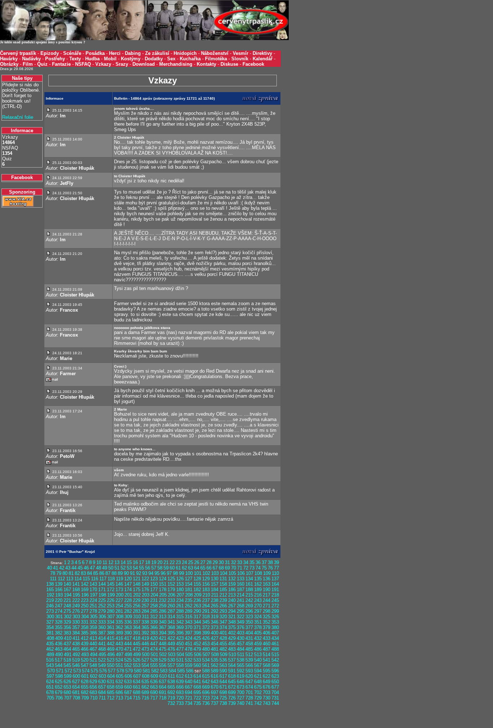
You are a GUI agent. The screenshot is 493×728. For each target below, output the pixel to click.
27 (202, 562)
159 (232, 584)
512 (249, 654)
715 (136, 698)
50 (110, 568)
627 (76, 681)
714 (128, 698)
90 (126, 573)
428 (223, 638)
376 (240, 627)
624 (50, 681)
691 (162, 692)
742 (258, 703)
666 (180, 687)
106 (241, 573)
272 (275, 605)
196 (85, 595)
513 (258, 654)
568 (266, 665)
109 (267, 573)
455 (223, 643)
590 (223, 670)
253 (110, 605)
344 (197, 622)
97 (169, 573)
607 (137, 676)
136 (266, 578)
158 (223, 584)
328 (58, 622)
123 (154, 578)
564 (232, 665)
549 (102, 665)
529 (162, 660)
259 (162, 605)
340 (162, 622)
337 (136, 622)
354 (50, 627)
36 (258, 562)
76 (270, 568)
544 (58, 665)
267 (232, 605)
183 (206, 589)
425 (197, 638)
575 (94, 670)
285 (154, 611)
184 (214, 589)
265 (214, 605)
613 (188, 676)
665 (171, 687)
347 (223, 622)
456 (232, 643)
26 (196, 562)
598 (59, 676)
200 (119, 595)
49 (104, 568)
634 (136, 681)
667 (188, 687)
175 (136, 589)
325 (266, 616)
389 (119, 633)
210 (206, 595)
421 (162, 638)
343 (188, 622)
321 (232, 616)
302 (67, 616)
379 (266, 627)
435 (50, 643)
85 (95, 573)
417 (128, 638)
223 (84, 600)
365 (145, 627)
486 (258, 649)
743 (266, 703)
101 (197, 573)
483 (232, 649)
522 (102, 660)
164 (275, 584)
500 (145, 654)
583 (163, 670)
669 (206, 687)
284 (145, 611)
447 (154, 643)
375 (232, 627)
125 (171, 578)
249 (76, 605)
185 (223, 589)
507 (206, 654)
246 (50, 605)
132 (232, 578)
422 (171, 638)
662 (145, 687)
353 (275, 622)
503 (171, 654)
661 (136, 687)
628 (84, 681)
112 (61, 578)
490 (59, 654)
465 (76, 649)
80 (64, 573)
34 (245, 562)
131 (223, 578)
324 (258, 616)
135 (258, 578)
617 (223, 676)
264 (206, 605)
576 (103, 670)
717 (154, 698)
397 (188, 633)
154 (188, 584)
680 (67, 692)
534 (206, 660)
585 (181, 670)
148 (136, 584)
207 (180, 595)
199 (111, 595)
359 (93, 627)
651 (50, 687)
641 (197, 681)
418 (136, 638)
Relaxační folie (17, 117)
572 (68, 670)
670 (214, 687)
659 (119, 687)
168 (76, 589)
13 (116, 562)
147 (128, 584)
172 (110, 589)
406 (266, 633)
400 (214, 633)
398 (197, 633)
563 (223, 665)
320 (223, 616)
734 (188, 703)
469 (110, 649)
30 (221, 562)
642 (206, 681)
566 (249, 665)
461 (275, 643)
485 (249, 649)
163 (266, 584)
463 (58, 649)
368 (171, 627)
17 (141, 562)
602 (93, 676)
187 (240, 589)
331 (84, 622)
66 (208, 568)
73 (251, 568)
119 (119, 578)
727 (240, 698)
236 (197, 600)
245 (275, 600)
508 (215, 654)
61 (178, 568)
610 (163, 676)
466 (84, 649)
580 (137, 670)
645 (232, 681)
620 (249, 676)
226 (110, 600)
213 (232, 595)
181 (188, 589)
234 (180, 600)
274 (58, 611)
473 (145, 649)
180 (180, 589)
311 (145, 616)
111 (53, 578)
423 (180, 638)
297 (258, 611)
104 (223, 573)
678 (50, 692)
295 (240, 611)
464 (67, 649)
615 (206, 676)
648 (258, 681)
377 (249, 627)
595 (266, 670)
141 (76, 584)
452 (197, 643)
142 (84, 584)
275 (67, 611)
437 (67, 643)
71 (239, 568)
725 (223, 698)
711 (102, 698)
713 (119, 698)
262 (188, 605)
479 (197, 649)
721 (188, 698)
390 (128, 633)
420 (154, 638)
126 (180, 578)
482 (223, 649)
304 (85, 616)
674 (249, 687)
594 (258, 670)
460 (266, 643)
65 (202, 568)
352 (266, 622)
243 (258, 600)
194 (67, 595)
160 (240, 584)
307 (111, 616)
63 (190, 568)
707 (67, 698)
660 (128, 687)
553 (136, 665)
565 (240, 665)
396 (180, 633)
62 (184, 568)
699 (232, 692)
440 (93, 643)
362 (119, 627)
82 (77, 573)
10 (98, 562)
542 (275, 660)
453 (206, 643)
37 (264, 562)
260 (171, 605)
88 (114, 573)
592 (240, 670)
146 (119, 584)
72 (245, 568)
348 (232, 622)
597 (50, 676)
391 (136, 633)
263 (197, 605)
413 (93, 638)
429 (232, 638)
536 (223, 660)
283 (136, 611)
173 (119, 589)
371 (197, 627)
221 (67, 600)
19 (153, 562)
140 (67, 584)
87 (107, 573)
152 (171, 584)
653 (67, 687)
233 (171, 600)
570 (51, 670)
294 (232, 611)
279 (102, 611)
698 (223, 692)
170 (93, 589)
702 (258, 692)
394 (162, 633)
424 (188, 638)
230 (145, 600)
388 (110, 633)
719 (171, 698)
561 (206, 665)
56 (147, 568)
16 (135, 562)
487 (266, 649)
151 (162, 584)
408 (50, 638)
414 (102, 638)
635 (145, 681)
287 (171, 611)
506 (197, 654)
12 (110, 562)
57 (153, 568)
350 (249, 622)
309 (128, 616)
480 (206, 649)
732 (171, 703)
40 (49, 568)
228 (128, 600)
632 (119, 681)
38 (270, 562)
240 (232, 600)
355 (58, 627)
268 (240, 605)
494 (93, 654)
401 (223, 633)
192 (50, 595)
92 (138, 573)
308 (119, 616)
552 (128, 665)
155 (197, 584)
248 (67, 605)
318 (206, 616)
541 (266, 660)
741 (249, 703)
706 (59, 698)
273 (50, 611)
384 (76, 633)
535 (214, 660)
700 (240, 692)
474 (154, 649)
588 (206, 670)
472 (136, 649)
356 (67, 627)
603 (102, 676)
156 (206, 584)
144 (102, 584)
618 (232, 676)
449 (171, 643)
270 (258, 605)
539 (249, 660)
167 (67, 589)
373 (214, 627)
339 (154, 622)
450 (180, 643)
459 (258, 643)
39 (276, 562)
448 (162, 643)
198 (102, 595)
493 (85, 654)
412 (84, 638)
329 (67, 622)
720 (180, 698)
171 (102, 589)
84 (89, 573)
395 (171, 633)
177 (154, 589)
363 (128, 627)
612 (180, 676)
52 (123, 568)
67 (215, 568)
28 (208, 562)
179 (171, 589)
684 (102, 692)
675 (258, 687)
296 (249, 611)
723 (206, 698)
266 (223, 605)
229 (136, 600)
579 (129, 670)
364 (136, 627)
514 (266, 654)
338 (145, 622)
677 (275, 687)
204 (154, 595)
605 (119, 676)
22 (172, 562)
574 (86, 670)
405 (258, 633)
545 (67, 665)
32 (233, 562)
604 (111, 676)
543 (50, 665)
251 (93, 605)
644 (223, 681)
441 (102, 643)
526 (136, 660)
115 (86, 578)
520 (84, 660)
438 (76, 643)
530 (171, 660)
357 (76, 627)
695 (197, 692)
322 (240, 616)
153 (180, 584)
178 (162, 589)
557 (171, 665)
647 (249, 681)
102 (206, 573)
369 (180, 627)
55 (141, 568)
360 (102, 627)
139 (58, 584)
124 (162, 578)
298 (266, 611)
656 (93, 687)
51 (116, 568)
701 (249, 692)
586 (189, 670)
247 (58, 605)
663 (154, 687)
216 (258, 595)
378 (258, 627)
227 (119, 600)
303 (76, 616)
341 (171, 622)
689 (145, 692)
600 (76, 676)
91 (132, 573)
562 (214, 665)
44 (74, 568)
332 (93, 622)
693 (180, 692)
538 (240, 660)
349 (240, 622)
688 (136, 692)
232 (162, 600)
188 (249, 589)
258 (154, 605)
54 (135, 568)
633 (128, 681)
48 (98, 568)
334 (110, 622)
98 (175, 573)
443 (119, 643)
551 (119, 665)
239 (223, 600)
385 (84, 633)
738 (223, 703)
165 (50, 589)
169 (84, 589)
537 (232, 660)
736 (206, 703)
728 (249, 698)
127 (188, 578)
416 (119, 638)
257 (145, 605)
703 (266, 692)
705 (50, 698)
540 (258, 660)
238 (214, 600)
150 (154, 584)
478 (188, 649)
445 (136, 643)
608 (145, 676)
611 (171, 676)
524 (119, 660)
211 (214, 595)
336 (128, 622)
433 (266, 638)
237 (206, 600)
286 (162, 611)
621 (258, 676)
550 (110, 665)
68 (221, 568)
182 (197, 589)
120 (128, 578)
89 (120, 573)
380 (275, 627)
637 (162, 681)
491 (67, 654)
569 (275, 665)
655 (84, 687)
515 (275, 654)
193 (59, 595)
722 (197, 698)
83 (83, 573)
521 (93, 660)
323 (249, 616)
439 (84, 643)
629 (93, 681)
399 (206, 633)
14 (123, 562)
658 (110, 687)
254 (119, 605)
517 (58, 660)
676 (266, 687)
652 (58, 687)
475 (162, 649)
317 (197, 616)
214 (240, 595)
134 (249, 578)
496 (111, 654)
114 (78, 578)
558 (180, 665)
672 (232, 687)
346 (214, 622)
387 (102, 633)
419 (145, 638)
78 (52, 573)
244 (266, 600)
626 (67, 681)
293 (223, 611)
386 (93, 633)
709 (85, 698)
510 (232, 654)
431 (249, 638)
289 (188, 611)
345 (206, 622)
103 (215, 573)
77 (276, 568)
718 (162, 698)
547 (84, 665)
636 (154, 681)
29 (215, 562)
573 (77, 670)
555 (154, 665)
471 (128, 649)
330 (76, 622)
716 (145, 698)
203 (145, 595)
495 (102, 654)
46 (86, 568)
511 (240, 654)
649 (266, 681)
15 (129, 562)
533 (197, 660)
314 (171, 616)
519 (76, 660)
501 (154, 654)
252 (102, 605)
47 (92, 568)
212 (223, 595)
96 (163, 573)
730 (266, 698)
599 (67, 676)
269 (249, 605)
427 (214, 638)
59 (166, 568)
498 (128, 654)
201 (128, 595)
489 (50, 654)
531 (180, 660)
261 (180, 605)
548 (93, 665)
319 (214, 616)
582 (155, 670)
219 (50, 600)
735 (197, 703)
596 (275, 670)
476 (171, 649)
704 (275, 692)
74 (258, 568)
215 (249, 595)
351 (258, 622)
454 (214, 643)
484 (240, 649)
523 (110, 660)
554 (145, 665)
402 (232, 633)
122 (145, 578)
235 (188, 600)
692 (171, 692)
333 (102, 622)
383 (67, 633)
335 (119, 622)
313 (162, 616)
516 (50, 660)
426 (206, 638)
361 (110, 627)
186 (232, 589)
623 (275, 676)
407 (275, 633)
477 (180, 649)
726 (232, 698)
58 (159, 568)
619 (240, 676)
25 (190, 562)
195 (76, 595)
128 (197, 578)
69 (227, 568)
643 (214, 681)
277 (84, 611)
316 (188, 616)
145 (110, 584)
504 (180, 654)
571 (60, 670)
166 (58, 589)
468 (102, 649)
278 (93, 611)
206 (171, 595)
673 (240, 687)
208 (189, 595)
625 (58, 681)
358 (84, 627)
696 (206, 692)
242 (249, 600)
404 (249, 633)
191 (275, 589)
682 (84, 692)
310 (137, 616)
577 (111, 670)
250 (84, 605)
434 (275, 638)
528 (154, 660)
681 (76, 692)
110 (275, 573)
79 (58, 573)
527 (145, 660)
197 (93, 595)
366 (154, 627)
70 (233, 568)
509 (223, 654)
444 (128, 643)
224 (93, 600)
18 (147, 562)
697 (214, 692)
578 (120, 670)
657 (102, 687)
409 (59, 638)
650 (275, 681)
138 (50, 584)
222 (76, 600)
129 (206, 578)
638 (171, 681)
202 (137, 595)
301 (59, 616)
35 (251, 562)
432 (258, 638)
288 (180, 611)
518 (67, 660)
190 (266, 589)
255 (128, 605)
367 (162, 627)
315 (180, 616)
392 (145, 633)
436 (58, 643)
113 (69, 578)
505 (189, 654)
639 (180, 681)
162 (258, 584)
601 (85, 676)
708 (76, 698)
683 (93, 692)
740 (240, 703)
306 (102, 616)
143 (93, 584)
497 (119, 654)
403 (240, 633)
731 (275, 698)
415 (110, 638)
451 (188, 643)
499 (137, 654)
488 (275, 649)
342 (180, 622)
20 (159, 562)
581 (146, 670)
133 (240, 578)
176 (145, 589)
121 (136, 578)
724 (214, 698)
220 (58, 600)
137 (275, 578)
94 (150, 573)
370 (188, 627)
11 (104, 562)
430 (240, 638)
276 (76, 611)
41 (55, 568)
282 (128, 611)
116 (94, 578)
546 (76, 665)
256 (136, 605)
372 (206, 627)
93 (144, 573)
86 (101, 573)
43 (67, 568)
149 (145, 584)
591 (232, 670)
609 (154, 676)
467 (93, 649)
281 (119, 611)
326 (275, 616)
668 (197, 687)
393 (154, 633)
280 (110, 611)
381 (50, 633)
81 (71, 573)
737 (214, 703)
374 (223, 627)
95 (157, 573)
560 (197, 665)
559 (188, 665)
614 (197, 676)
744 (275, 703)
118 (111, 578)
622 (266, 676)
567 (258, 665)
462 (50, 649)
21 (166, 562)
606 (128, 676)
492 (76, 654)
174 (128, 589)
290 (197, 611)
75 (264, 568)
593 (249, 670)
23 (178, 562)
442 (110, 643)
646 (240, 681)
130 (214, 578)
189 (258, 589)
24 (184, 562)
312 (154, 616)
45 (80, 568)
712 (110, 698)
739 (232, 703)
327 (50, 622)
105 (232, 573)
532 (188, 660)
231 (154, 600)
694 (188, 692)
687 (128, 692)
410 (67, 638)
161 (249, 584)
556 (162, 665)
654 (76, 687)
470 (119, 649)
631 (110, 681)
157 (214, 584)
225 (102, 600)
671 (223, 687)
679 (58, 692)
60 (172, 568)
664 (162, 687)
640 (188, 681)
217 (266, 595)
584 (172, 670)
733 (180, 703)
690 (154, 692)
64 (196, 568)
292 (214, 611)
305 (93, 616)
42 (61, 568)
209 (197, 595)
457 (240, 643)
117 (102, 578)
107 (249, 573)
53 (129, 568)
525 (128, 660)
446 (145, 643)
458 (249, 643)
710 (93, 698)
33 (239, 562)
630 (102, 681)
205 (163, 595)
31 (227, 562)
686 (119, 692)
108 (258, 573)
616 (214, 676)
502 (163, 654)
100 (189, 573)
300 (50, 616)
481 (214, 649)
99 (181, 573)
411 (76, 638)
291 (206, 611)
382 (58, 633)
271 (266, 605)
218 (275, 595)
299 (275, 611)
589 (214, 670)
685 (110, 692)
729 (258, 698)
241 (240, 600)
